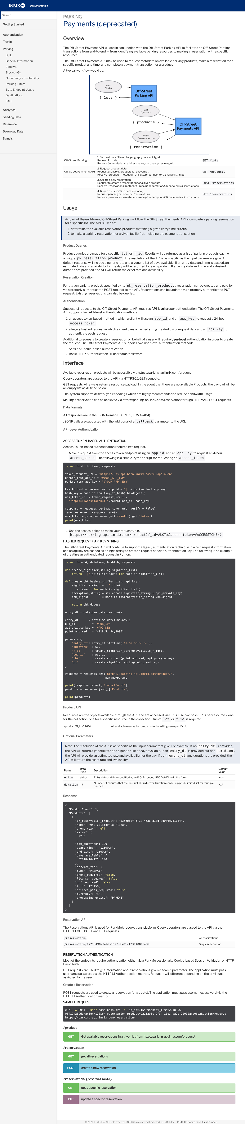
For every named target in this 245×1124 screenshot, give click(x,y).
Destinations (14, 95)
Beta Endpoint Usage (20, 89)
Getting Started (13, 24)
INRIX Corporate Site (188, 1122)
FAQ (8, 101)
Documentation (39, 5)
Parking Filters (15, 84)
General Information (19, 61)
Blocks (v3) (13, 72)
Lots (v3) (11, 67)
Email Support (209, 1122)
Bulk (9, 55)
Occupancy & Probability (22, 78)
